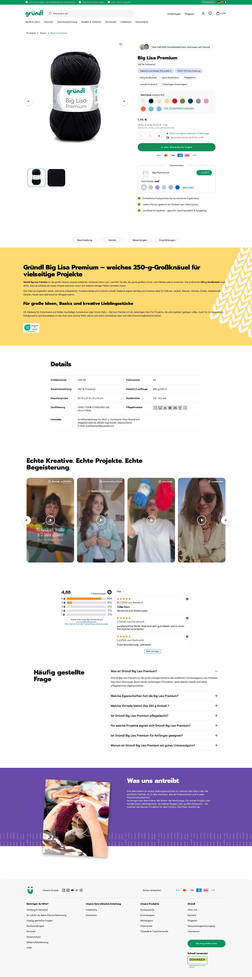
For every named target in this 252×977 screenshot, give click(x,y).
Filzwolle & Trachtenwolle (154, 931)
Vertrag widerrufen (206, 943)
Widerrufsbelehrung (37, 942)
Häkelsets (91, 909)
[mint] (164, 187)
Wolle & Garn (32, 22)
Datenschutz (34, 936)
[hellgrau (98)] (198, 101)
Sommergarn (147, 915)
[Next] (225, 520)
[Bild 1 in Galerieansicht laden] (36, 177)
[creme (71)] (159, 101)
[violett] (157, 187)
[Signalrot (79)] (174, 101)
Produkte (31, 33)
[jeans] (177, 187)
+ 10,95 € (204, 172)
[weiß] (144, 187)
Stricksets (91, 915)
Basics (43, 33)
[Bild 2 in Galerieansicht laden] (56, 177)
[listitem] (219, 2)
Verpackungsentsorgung (201, 925)
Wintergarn (146, 920)
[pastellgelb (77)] (166, 101)
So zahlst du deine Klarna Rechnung (46, 915)
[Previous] (26, 520)
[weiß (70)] (143, 101)
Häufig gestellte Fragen (40, 920)
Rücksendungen (35, 925)
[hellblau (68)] (159, 109)
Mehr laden (188, 187)
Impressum (194, 931)
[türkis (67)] (151, 109)
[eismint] (170, 187)
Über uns (192, 909)
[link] (176, 179)
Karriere (192, 915)
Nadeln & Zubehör (91, 22)
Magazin (192, 920)
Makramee (146, 925)
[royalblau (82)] (190, 101)
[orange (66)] (143, 109)
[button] (210, 13)
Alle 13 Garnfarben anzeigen (179, 108)
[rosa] (150, 187)
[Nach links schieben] (28, 101)
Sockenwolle (147, 909)
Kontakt (31, 931)
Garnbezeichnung (67, 22)
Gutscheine (142, 22)
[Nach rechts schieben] (124, 101)
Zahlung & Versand (37, 909)
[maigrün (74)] (182, 101)
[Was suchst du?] (50, 13)
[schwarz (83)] (151, 101)
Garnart (48, 22)
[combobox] (90, 13)
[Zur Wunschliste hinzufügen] (121, 44)
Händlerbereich (208, 2)
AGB (29, 947)
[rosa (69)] (206, 101)
